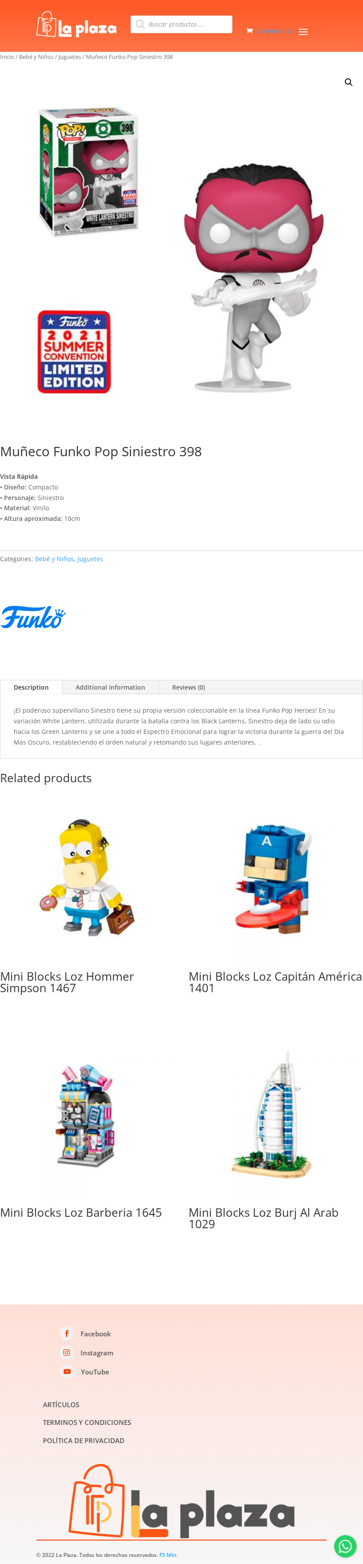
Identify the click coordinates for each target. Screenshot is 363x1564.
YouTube (95, 1371)
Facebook (96, 1333)
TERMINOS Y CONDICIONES (87, 1422)
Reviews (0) (188, 687)
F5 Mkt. (168, 1555)
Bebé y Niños (36, 57)
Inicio (7, 57)
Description (31, 687)
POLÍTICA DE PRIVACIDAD (83, 1440)
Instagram (97, 1352)
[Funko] (33, 618)
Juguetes (69, 57)
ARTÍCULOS (61, 1404)
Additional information (110, 687)
